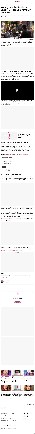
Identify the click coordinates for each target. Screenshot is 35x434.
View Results (8, 169)
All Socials (26, 418)
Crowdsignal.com (7, 170)
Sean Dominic (27, 275)
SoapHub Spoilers (4, 277)
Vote (4, 166)
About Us (13, 413)
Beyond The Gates (4, 420)
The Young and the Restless (6, 218)
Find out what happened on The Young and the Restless (16, 154)
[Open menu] (1, 1)
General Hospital (4, 415)
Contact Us (14, 420)
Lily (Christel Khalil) (22, 73)
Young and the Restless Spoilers (17, 275)
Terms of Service (8, 428)
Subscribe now (17, 302)
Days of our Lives (4, 413)
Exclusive (20, 248)
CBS (20, 218)
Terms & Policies (15, 418)
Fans (9, 248)
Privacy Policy (3, 428)
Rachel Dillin (4, 18)
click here (9, 220)
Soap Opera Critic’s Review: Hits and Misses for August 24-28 (28, 379)
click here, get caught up (26, 215)
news (13, 376)
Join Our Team (15, 415)
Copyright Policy (13, 428)
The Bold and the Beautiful (14, 250)
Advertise (14, 416)
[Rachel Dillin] (3, 281)
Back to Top (29, 404)
